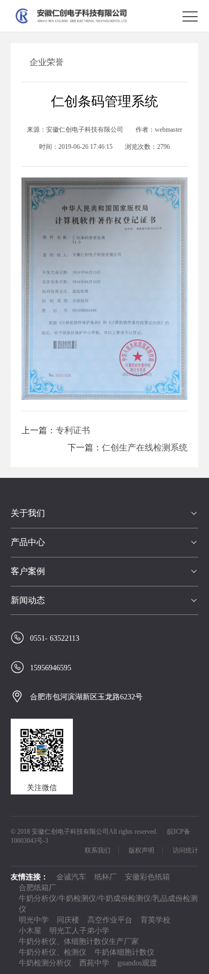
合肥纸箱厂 (37, 888)
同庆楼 (68, 920)
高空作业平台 (109, 920)
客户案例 (28, 571)
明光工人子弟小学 (79, 931)
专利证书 (73, 430)
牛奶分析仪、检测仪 (52, 952)
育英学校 (155, 920)
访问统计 (185, 850)
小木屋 (30, 931)
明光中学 (34, 920)
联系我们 (97, 850)
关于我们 (28, 513)
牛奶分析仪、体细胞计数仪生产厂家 (79, 941)
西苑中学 (94, 963)
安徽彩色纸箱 (147, 877)
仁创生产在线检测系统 (145, 447)
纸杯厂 (105, 877)
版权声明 (141, 850)
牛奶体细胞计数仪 (124, 952)
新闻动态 (28, 600)
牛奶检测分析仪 (45, 963)
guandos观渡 (137, 963)
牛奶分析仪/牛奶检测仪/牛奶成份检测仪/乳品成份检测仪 (108, 903)
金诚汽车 (71, 877)
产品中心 (28, 542)
